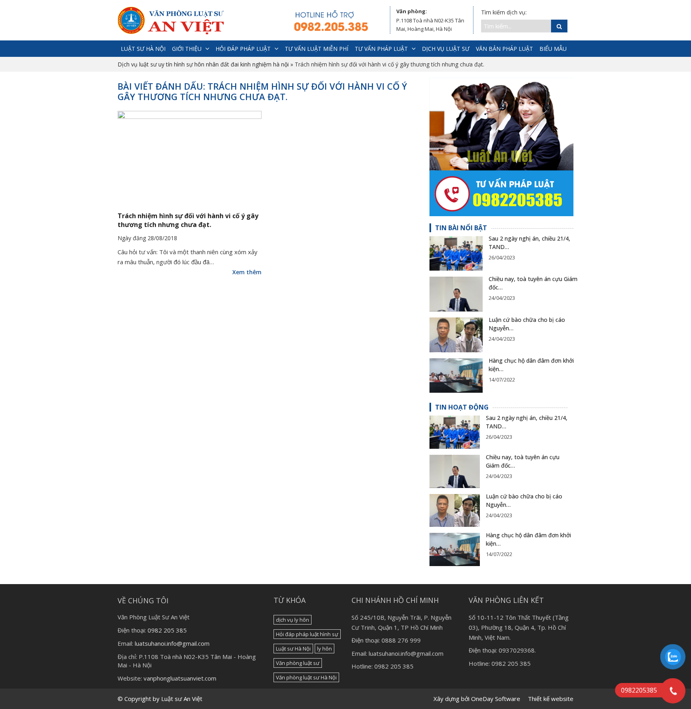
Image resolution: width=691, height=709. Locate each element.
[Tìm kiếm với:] (516, 26)
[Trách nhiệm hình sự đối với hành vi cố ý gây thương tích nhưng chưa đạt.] (190, 158)
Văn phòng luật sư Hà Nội (306, 677)
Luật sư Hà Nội (293, 648)
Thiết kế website (550, 699)
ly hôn (324, 648)
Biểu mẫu (553, 48)
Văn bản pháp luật (504, 48)
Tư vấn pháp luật (381, 48)
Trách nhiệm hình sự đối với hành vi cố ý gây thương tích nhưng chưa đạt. (188, 220)
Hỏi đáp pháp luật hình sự (307, 634)
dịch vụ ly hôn (292, 619)
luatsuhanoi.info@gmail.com (172, 643)
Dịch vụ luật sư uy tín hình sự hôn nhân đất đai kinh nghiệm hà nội (203, 64)
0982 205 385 (167, 630)
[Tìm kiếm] (559, 26)
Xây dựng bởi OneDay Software (476, 699)
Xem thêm (247, 272)
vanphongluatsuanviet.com (180, 678)
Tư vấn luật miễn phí (316, 48)
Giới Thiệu (187, 48)
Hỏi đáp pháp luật (243, 48)
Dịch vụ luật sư (445, 48)
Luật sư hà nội (143, 48)
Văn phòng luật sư (298, 663)
